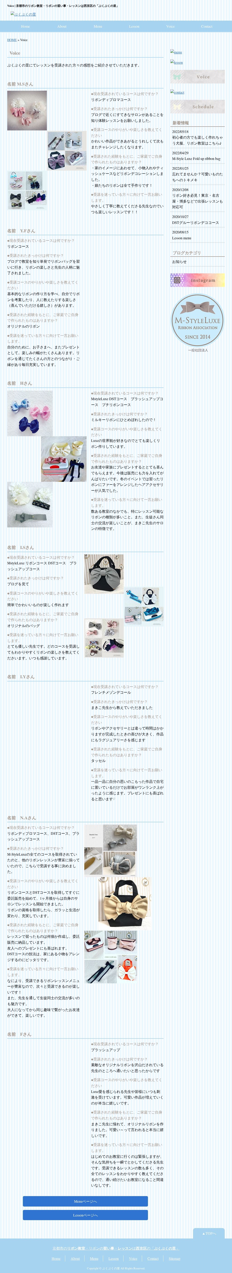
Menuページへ (85, 1201)
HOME (12, 40)
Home (25, 26)
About (61, 26)
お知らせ (179, 261)
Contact (206, 26)
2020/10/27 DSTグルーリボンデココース (195, 219)
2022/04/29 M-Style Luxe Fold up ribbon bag (196, 155)
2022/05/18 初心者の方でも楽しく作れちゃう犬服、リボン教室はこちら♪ (197, 137)
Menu (98, 26)
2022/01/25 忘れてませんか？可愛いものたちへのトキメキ (197, 174)
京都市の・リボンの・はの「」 (116, 1248)
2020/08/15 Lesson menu (181, 235)
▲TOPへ (209, 1233)
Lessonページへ (85, 1215)
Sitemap (174, 1258)
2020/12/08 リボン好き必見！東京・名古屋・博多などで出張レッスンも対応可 (197, 198)
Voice (170, 26)
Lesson (134, 26)
